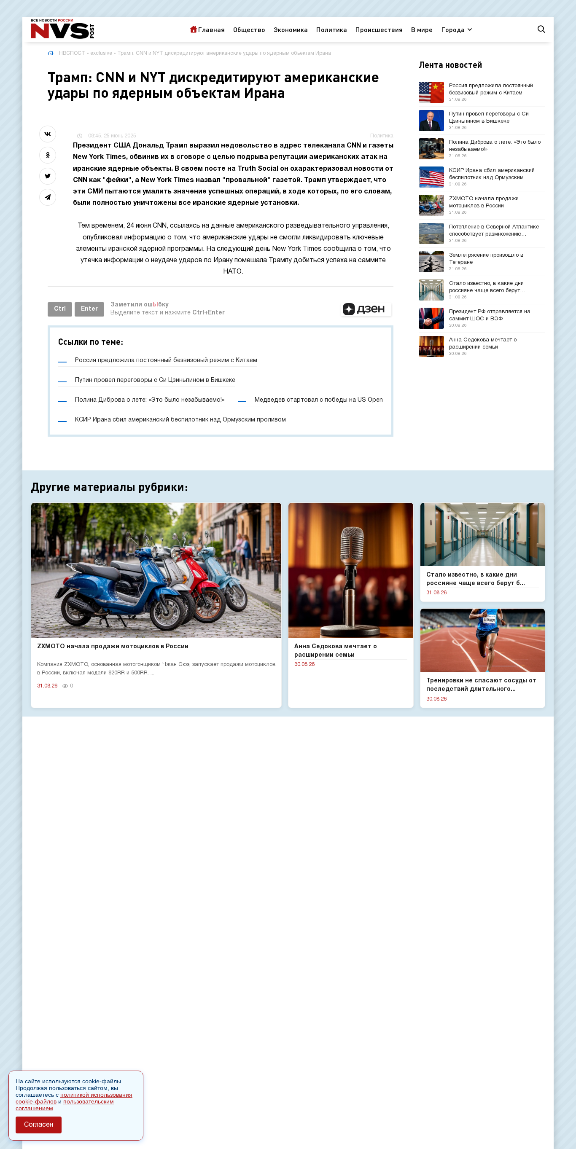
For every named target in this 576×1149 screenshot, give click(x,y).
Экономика (291, 29)
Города (453, 29)
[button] (366, 309)
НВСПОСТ (72, 53)
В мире (422, 29)
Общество (249, 29)
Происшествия (379, 29)
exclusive (101, 53)
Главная (211, 29)
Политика (331, 29)
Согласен (38, 1125)
